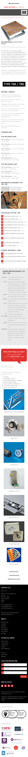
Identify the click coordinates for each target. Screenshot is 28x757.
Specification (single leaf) (12, 227)
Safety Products (5, 648)
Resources (4, 627)
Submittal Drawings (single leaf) (14, 233)
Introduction (4, 622)
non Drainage (11, 17)
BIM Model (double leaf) (11, 219)
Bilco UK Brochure (9, 245)
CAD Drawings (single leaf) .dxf (13, 222)
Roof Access (4, 641)
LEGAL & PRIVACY (16, 692)
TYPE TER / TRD (19, 17)
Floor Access (4, 643)
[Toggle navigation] (24, 12)
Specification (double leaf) (12, 230)
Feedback (3, 633)
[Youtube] (2, 686)
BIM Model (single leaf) (11, 216)
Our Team (3, 624)
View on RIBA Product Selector (14, 253)
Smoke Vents (4, 645)
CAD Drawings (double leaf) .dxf (13, 225)
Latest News (4, 631)
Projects (3, 626)
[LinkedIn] (5, 686)
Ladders (3, 646)
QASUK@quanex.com (8, 608)
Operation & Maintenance (11, 242)
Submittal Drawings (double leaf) (14, 238)
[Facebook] (12, 686)
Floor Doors (4, 17)
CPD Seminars (4, 629)
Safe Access (14, 7)
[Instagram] (9, 686)
